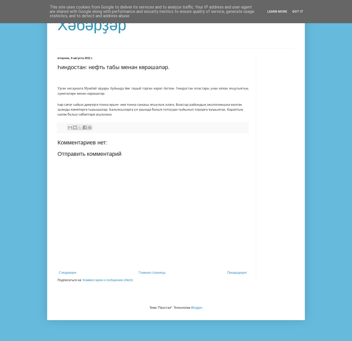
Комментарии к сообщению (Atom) (108, 280)
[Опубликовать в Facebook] (84, 127)
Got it (297, 11)
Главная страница (152, 272)
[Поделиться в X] (79, 127)
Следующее (68, 272)
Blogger (196, 308)
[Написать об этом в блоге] (75, 127)
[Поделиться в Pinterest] (89, 127)
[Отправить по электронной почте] (70, 127)
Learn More (277, 11)
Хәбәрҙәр (91, 25)
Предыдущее (237, 272)
